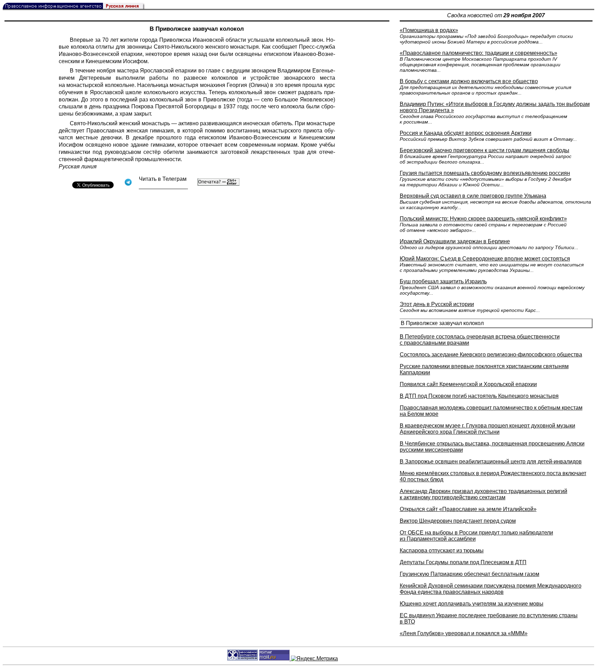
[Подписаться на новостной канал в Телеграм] (163, 186)
